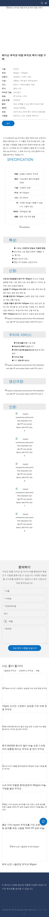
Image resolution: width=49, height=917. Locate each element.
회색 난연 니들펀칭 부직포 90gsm (19, 864)
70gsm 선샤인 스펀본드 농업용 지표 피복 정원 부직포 (24, 708)
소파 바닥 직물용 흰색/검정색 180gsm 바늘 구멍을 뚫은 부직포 (24, 787)
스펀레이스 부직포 (26, 670)
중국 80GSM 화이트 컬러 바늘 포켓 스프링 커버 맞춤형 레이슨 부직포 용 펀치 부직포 (23, 747)
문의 (8, 123)
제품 (37, 670)
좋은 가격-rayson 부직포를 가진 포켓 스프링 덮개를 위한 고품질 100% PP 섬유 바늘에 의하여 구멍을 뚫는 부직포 (24, 826)
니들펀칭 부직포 (9, 670)
